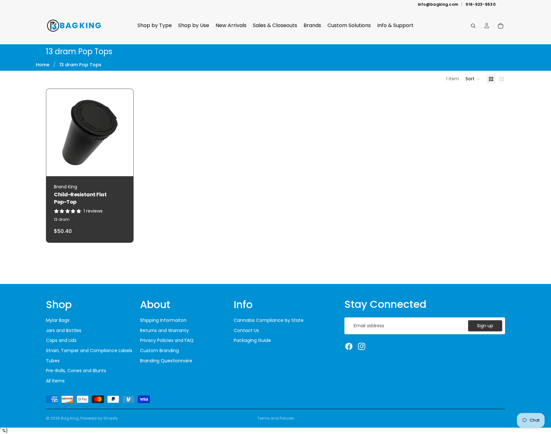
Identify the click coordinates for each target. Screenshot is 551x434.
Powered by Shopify (99, 418)
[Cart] (501, 26)
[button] (473, 79)
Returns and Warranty (164, 330)
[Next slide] (123, 133)
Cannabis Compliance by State (269, 320)
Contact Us (246, 330)
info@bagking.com (438, 4)
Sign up (485, 325)
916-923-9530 (481, 4)
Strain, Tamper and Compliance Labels (89, 350)
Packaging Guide (252, 340)
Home (42, 64)
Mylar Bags (58, 320)
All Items (55, 381)
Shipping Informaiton (163, 320)
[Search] (473, 26)
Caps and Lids (61, 340)
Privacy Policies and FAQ (167, 340)
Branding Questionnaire (166, 361)
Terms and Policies (275, 418)
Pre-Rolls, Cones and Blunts (76, 370)
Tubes (53, 361)
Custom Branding (159, 350)
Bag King (70, 418)
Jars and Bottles (63, 330)
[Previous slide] (55, 133)
